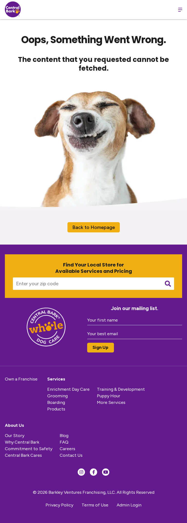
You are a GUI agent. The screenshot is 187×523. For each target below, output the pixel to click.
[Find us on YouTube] (105, 472)
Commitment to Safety (28, 448)
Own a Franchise (21, 379)
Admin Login (129, 505)
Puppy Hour (108, 396)
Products (56, 409)
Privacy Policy (59, 505)
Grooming (57, 396)
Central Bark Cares (23, 455)
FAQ (64, 442)
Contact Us (71, 455)
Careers (67, 448)
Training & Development (121, 389)
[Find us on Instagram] (81, 472)
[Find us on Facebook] (93, 472)
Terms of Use (95, 505)
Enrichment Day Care (68, 389)
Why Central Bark (22, 442)
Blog (64, 435)
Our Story (14, 435)
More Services (111, 402)
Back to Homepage (93, 227)
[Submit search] (167, 283)
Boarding (56, 402)
